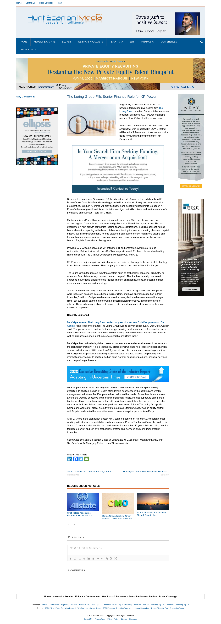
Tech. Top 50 (96, 605)
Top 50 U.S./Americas (50, 605)
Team (59, 3)
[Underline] (79, 558)
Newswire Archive (44, 42)
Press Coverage (46, 3)
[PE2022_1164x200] (110, 59)
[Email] (86, 459)
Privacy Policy (113, 619)
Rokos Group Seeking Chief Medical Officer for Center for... (118, 517)
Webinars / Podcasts (90, 42)
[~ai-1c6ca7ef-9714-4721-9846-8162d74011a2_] (166, 14)
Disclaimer (133, 619)
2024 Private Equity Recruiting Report (60, 608)
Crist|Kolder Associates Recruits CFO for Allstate (79, 514)
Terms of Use (100, 619)
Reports (115, 42)
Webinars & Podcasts (114, 596)
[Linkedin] (69, 459)
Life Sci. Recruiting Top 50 (153, 605)
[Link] (107, 558)
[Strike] (84, 558)
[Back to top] (216, 619)
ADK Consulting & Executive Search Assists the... (151, 513)
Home (19, 3)
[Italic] (75, 558)
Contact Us (30, 3)
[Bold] (70, 558)
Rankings (145, 42)
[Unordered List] (93, 558)
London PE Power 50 (111, 605)
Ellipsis (67, 42)
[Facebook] (75, 459)
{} (111, 558)
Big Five (64, 605)
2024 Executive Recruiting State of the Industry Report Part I (126, 608)
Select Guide (28, 49)
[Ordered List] (88, 558)
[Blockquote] (97, 558)
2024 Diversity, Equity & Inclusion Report (168, 608)
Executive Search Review (142, 596)
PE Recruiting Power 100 (131, 605)
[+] (115, 558)
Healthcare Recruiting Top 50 (177, 605)
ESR (131, 42)
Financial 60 (84, 605)
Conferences (169, 42)
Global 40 (73, 605)
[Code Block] (102, 558)
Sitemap (124, 619)
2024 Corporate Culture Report (89, 608)
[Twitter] (80, 459)
